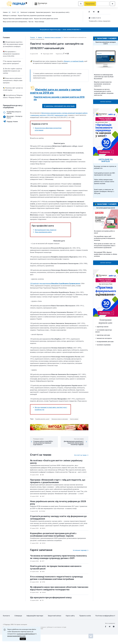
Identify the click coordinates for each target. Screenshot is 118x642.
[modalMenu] (112, 3)
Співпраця (18, 616)
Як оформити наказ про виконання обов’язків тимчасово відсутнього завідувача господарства (59, 588)
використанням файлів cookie (16, 636)
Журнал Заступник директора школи (46, 18)
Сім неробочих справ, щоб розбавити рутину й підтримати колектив (104, 238)
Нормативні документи (43, 12)
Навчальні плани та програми (53, 37)
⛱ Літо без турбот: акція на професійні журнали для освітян (12, 71)
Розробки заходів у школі (42, 419)
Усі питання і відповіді (80, 550)
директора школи (102, 326)
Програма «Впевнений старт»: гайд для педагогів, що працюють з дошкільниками (57, 481)
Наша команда (39, 21)
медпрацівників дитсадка (105, 341)
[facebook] (89, 12)
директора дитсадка (103, 335)
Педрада (32, 37)
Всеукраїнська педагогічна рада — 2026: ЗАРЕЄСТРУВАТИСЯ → (60, 29)
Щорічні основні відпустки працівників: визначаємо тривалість (103, 84)
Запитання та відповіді (27, 12)
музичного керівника (104, 345)
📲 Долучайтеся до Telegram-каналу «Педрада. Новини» (13, 96)
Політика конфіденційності (105, 616)
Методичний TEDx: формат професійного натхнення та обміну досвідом (105, 254)
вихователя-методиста (104, 338)
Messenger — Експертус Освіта (14, 117)
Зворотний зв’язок (54, 616)
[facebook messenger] (98, 12)
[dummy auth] (103, 3)
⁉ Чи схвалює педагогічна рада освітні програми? (12, 62)
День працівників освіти (43, 232)
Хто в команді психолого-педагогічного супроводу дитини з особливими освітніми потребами (56, 577)
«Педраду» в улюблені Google (73, 61)
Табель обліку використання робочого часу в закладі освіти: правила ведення (104, 181)
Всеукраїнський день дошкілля (45, 230)
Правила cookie (85, 616)
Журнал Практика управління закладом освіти (18, 18)
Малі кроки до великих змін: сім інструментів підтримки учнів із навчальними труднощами (104, 245)
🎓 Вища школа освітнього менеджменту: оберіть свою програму (12, 80)
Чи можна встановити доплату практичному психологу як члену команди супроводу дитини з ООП (58, 556)
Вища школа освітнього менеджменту (15, 21)
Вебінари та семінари (10, 15)
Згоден (23, 639)
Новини (6, 12)
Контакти (6, 616)
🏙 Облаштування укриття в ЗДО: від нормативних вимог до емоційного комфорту (13, 44)
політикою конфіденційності (26, 634)
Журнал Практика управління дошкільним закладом (34, 15)
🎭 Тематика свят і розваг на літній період (13, 89)
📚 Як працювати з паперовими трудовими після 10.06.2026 (11, 54)
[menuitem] (7, 12)
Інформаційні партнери (35, 616)
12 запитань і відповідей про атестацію (59, 106)
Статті (15, 12)
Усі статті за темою (80, 455)
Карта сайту (70, 616)
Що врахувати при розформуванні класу (51, 597)
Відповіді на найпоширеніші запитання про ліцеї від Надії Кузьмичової (103, 76)
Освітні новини (74, 419)
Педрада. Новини (12, 121)
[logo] (17, 3)
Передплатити (90, 4)
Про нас (31, 21)
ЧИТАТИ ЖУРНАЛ (105, 102)
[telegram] (93, 12)
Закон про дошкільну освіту (60, 12)
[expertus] (40, 4)
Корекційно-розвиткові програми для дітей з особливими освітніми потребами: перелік (53, 534)
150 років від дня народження (55, 283)
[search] (80, 3)
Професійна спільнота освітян (14, 112)
